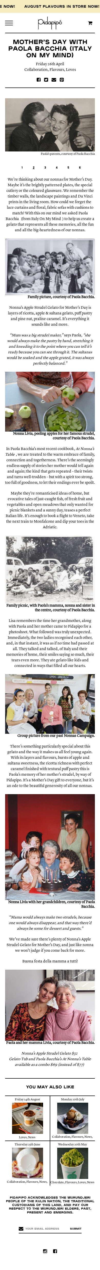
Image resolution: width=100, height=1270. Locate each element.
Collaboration (36, 70)
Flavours (56, 70)
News (31, 1137)
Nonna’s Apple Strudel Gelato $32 (49, 1054)
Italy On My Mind (46, 219)
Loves (71, 70)
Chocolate (57, 1182)
